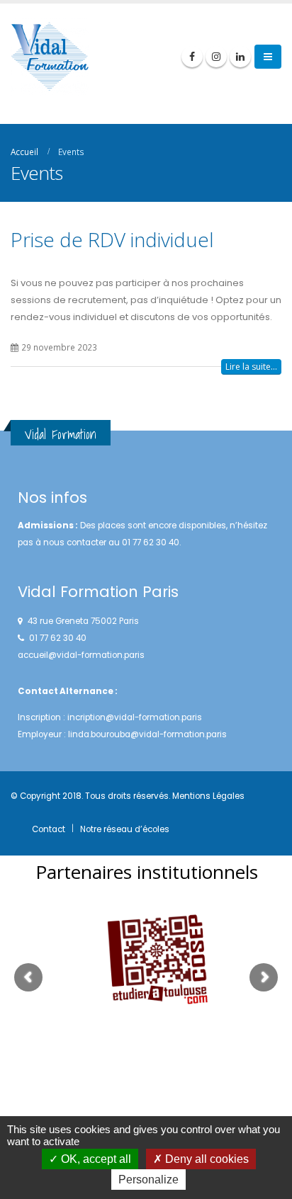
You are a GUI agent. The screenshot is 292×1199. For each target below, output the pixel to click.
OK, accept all (94, 1159)
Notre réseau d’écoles (124, 829)
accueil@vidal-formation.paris (81, 655)
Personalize (148, 1180)
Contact (48, 829)
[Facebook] (192, 56)
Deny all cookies (205, 1159)
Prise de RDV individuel (112, 239)
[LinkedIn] (240, 56)
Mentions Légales (208, 796)
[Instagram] (216, 56)
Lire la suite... (251, 366)
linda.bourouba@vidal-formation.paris (147, 734)
